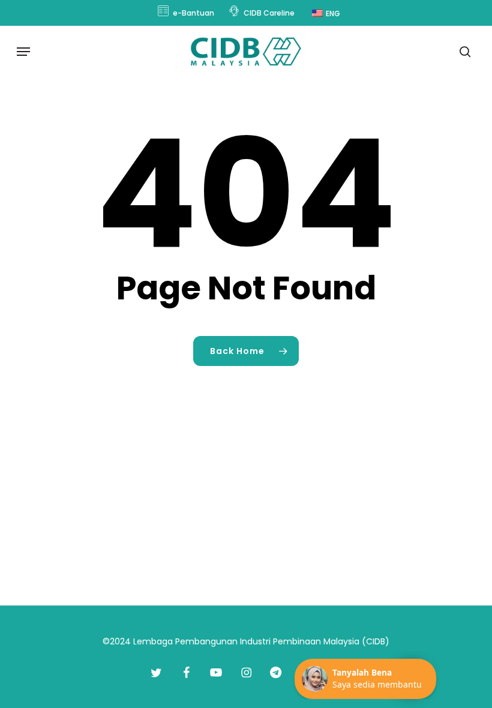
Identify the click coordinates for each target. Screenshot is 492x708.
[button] (23, 52)
